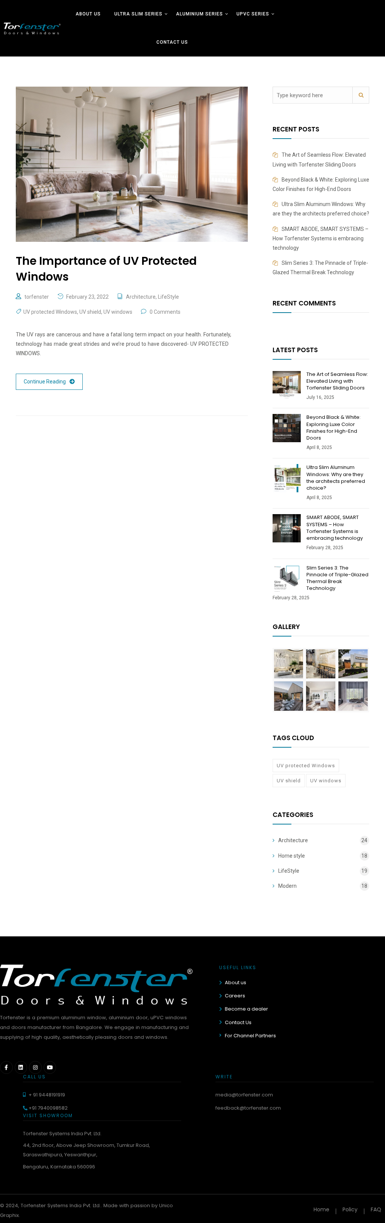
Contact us (172, 42)
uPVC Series (252, 14)
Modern (287, 886)
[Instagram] (35, 1067)
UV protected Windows (50, 312)
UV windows (117, 312)
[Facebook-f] (6, 1067)
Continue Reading (45, 382)
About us (88, 14)
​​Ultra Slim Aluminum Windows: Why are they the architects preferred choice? (335, 478)
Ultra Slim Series (138, 14)
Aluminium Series (199, 14)
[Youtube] (50, 1067)
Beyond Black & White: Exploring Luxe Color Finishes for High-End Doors (333, 427)
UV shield (90, 312)
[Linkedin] (21, 1067)
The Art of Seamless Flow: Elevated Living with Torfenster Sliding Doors (337, 381)
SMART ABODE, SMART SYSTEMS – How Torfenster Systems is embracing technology (320, 238)
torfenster (36, 297)
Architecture (141, 297)
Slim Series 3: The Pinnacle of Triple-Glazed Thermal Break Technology (337, 578)
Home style (291, 856)
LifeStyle (168, 297)
